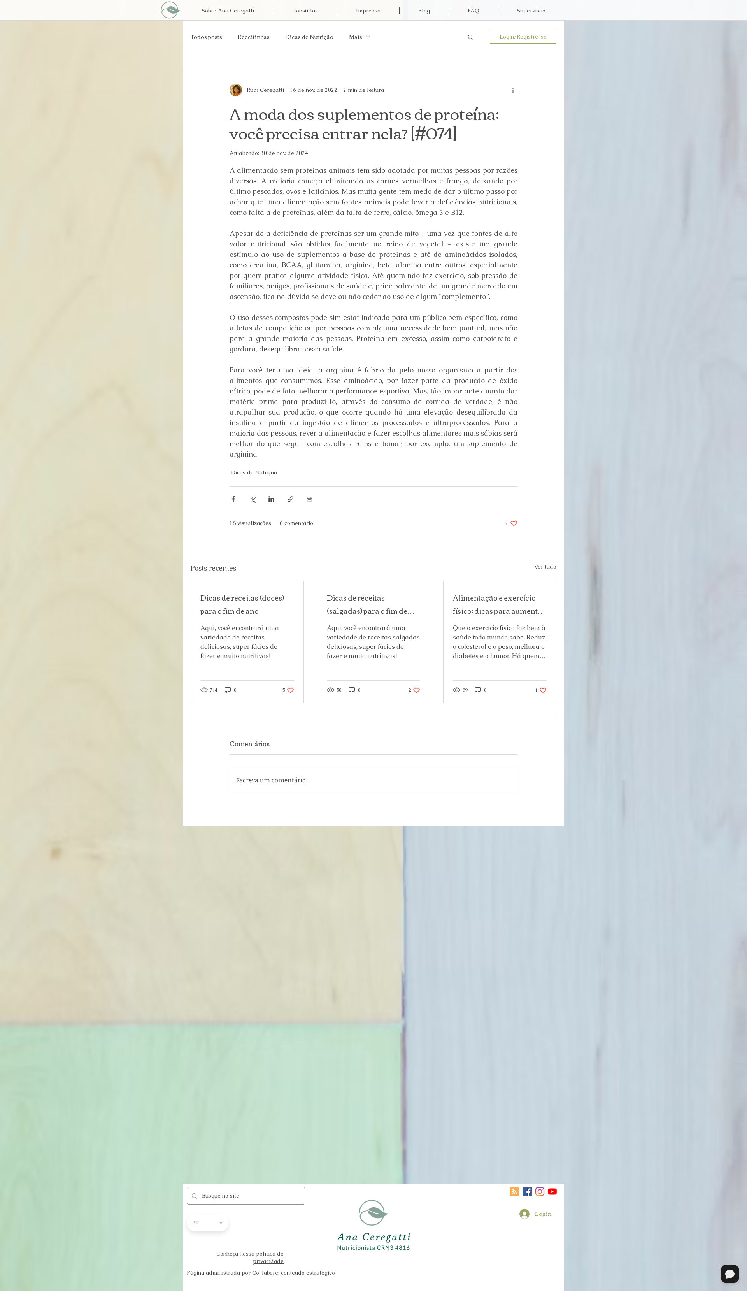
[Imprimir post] (309, 499)
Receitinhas (254, 36)
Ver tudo (545, 566)
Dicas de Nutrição (309, 36)
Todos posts (206, 36)
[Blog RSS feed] (514, 1192)
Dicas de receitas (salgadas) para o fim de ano (367, 604)
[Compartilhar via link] (290, 499)
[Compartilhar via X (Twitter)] (252, 499)
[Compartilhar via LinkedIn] (271, 499)
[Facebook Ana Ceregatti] (527, 1191)
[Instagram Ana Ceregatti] (539, 1191)
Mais (355, 36)
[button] (470, 36)
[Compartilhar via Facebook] (233, 499)
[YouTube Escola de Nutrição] (552, 1191)
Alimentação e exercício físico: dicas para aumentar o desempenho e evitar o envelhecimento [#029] (499, 604)
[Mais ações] (512, 90)
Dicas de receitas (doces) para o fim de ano (242, 604)
